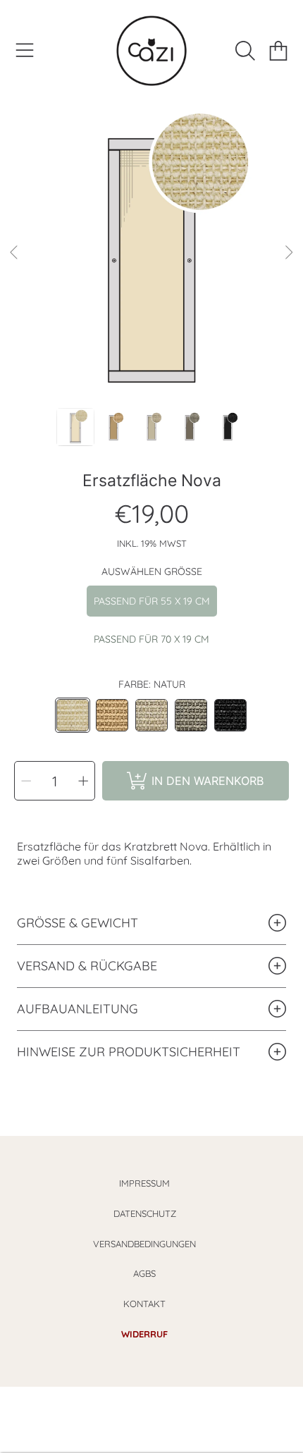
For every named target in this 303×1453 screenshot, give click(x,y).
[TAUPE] (151, 715)
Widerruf (144, 1334)
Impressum (144, 1183)
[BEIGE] (112, 715)
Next (288, 253)
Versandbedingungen (144, 1243)
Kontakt (144, 1303)
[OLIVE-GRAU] (191, 715)
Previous (15, 253)
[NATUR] (72, 715)
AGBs (144, 1273)
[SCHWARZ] (230, 715)
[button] (24, 50)
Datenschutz (144, 1213)
